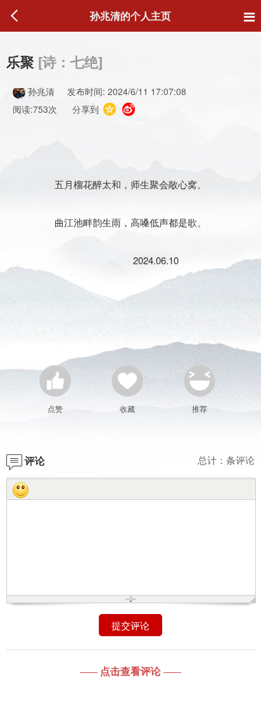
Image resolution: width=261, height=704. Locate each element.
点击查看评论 (130, 670)
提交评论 (130, 625)
